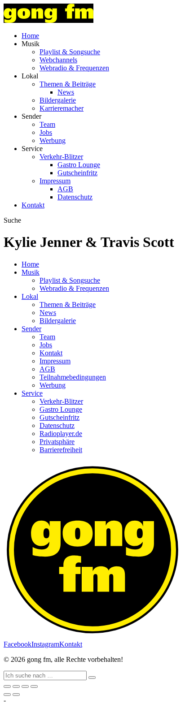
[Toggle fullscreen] (25, 686)
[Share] (16, 686)
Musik (31, 272)
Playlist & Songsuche (70, 52)
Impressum (55, 181)
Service (32, 393)
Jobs (46, 132)
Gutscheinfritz (77, 173)
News (65, 92)
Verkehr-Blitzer (61, 156)
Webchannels (58, 60)
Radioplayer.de (61, 433)
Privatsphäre (57, 441)
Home (30, 35)
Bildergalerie (58, 100)
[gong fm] (48, 20)
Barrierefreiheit (61, 449)
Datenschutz (74, 197)
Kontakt (33, 205)
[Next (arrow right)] (16, 694)
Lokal (30, 296)
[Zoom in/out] (34, 686)
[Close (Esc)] (7, 686)
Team (47, 124)
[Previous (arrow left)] (7, 694)
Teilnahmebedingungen (73, 377)
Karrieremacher (62, 108)
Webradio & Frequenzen (74, 68)
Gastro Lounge (78, 164)
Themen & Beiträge (68, 84)
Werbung (53, 140)
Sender (31, 328)
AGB (65, 189)
